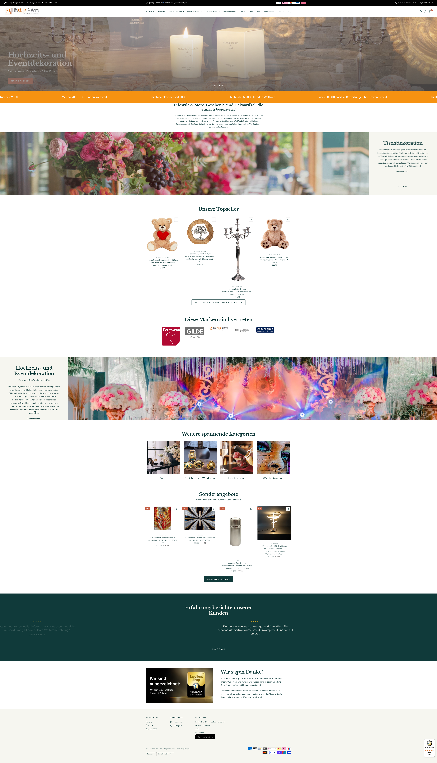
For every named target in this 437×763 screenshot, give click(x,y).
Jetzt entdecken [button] (402, 165)
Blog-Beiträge (151, 728)
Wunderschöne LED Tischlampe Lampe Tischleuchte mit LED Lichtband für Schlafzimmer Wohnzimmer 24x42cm (274, 550)
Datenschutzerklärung (204, 725)
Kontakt (281, 11)
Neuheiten (161, 11)
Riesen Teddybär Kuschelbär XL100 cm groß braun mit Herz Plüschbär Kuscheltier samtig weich (162, 262)
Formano (162, 535)
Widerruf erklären (205, 736)
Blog (289, 11)
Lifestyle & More (162, 257)
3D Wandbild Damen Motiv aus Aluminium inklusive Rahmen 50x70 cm (162, 540)
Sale (258, 11)
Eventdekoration (194, 11)
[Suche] (421, 11)
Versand (149, 721)
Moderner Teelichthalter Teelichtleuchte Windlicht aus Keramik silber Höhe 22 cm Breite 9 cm (237, 565)
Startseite (150, 11)
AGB (197, 728)
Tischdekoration (212, 11)
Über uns (149, 725)
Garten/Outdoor (247, 11)
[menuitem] (149, 11)
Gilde (237, 560)
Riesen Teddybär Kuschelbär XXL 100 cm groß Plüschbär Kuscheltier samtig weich (274, 259)
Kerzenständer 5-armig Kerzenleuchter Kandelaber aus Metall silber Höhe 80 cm (237, 291)
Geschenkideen (230, 11)
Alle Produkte (269, 11)
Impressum (199, 732)
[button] (20, 81)
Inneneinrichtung (175, 11)
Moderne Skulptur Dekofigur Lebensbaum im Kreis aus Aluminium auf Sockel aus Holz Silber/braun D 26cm (199, 257)
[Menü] (433, 740)
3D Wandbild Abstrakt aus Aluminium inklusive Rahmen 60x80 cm (200, 539)
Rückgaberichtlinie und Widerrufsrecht (210, 721)
